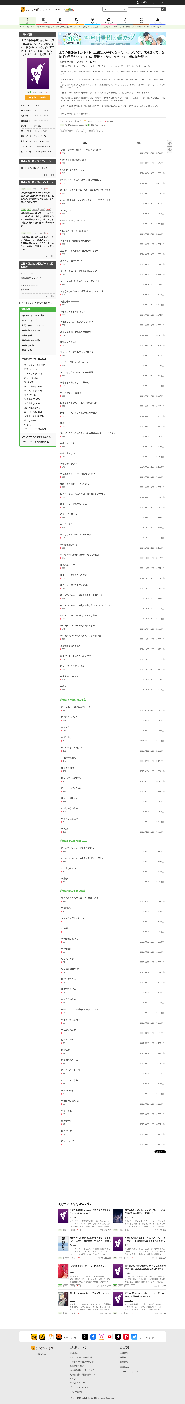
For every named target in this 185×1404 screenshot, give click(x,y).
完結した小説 (28, 345)
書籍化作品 (27, 335)
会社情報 (124, 1353)
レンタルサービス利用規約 (82, 1362)
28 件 (92, 62)
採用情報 (124, 1362)
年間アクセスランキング (33, 325)
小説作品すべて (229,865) (34, 359)
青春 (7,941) (30, 395)
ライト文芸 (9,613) (33, 390)
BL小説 (36, 27)
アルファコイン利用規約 (81, 1357)
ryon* (72, 1273)
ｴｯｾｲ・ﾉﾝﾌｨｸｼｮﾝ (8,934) (35, 429)
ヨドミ (127, 1245)
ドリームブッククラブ (130, 1371)
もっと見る (50, 175)
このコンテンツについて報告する (36, 303)
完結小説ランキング (31, 330)
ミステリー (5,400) (33, 373)
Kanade (73, 1245)
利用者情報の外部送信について (84, 1374)
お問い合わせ (76, 1391)
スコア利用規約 (77, 1366)
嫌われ (80, 131)
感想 (138, 143)
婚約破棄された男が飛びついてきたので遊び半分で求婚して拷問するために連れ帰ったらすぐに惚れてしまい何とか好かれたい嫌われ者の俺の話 (37, 219)
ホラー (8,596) (31, 378)
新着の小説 (27, 350)
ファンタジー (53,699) (34, 365)
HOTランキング (29, 320)
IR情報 (123, 1357)
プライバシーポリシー (80, 1387)
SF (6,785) (29, 382)
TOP (22, 27)
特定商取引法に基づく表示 (82, 1370)
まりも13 (73, 1217)
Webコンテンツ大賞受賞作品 (35, 442)
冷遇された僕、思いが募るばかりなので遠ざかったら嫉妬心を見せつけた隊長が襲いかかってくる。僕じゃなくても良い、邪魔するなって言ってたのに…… (37, 243)
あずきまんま (130, 1217)
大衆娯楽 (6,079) (32, 403)
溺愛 (62, 131)
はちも (72, 1300)
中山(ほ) (128, 1273)
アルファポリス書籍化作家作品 (36, 437)
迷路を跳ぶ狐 (67, 62)
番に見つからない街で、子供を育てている (89, 1293)
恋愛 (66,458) (30, 369)
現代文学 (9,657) (32, 399)
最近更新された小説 (31, 340)
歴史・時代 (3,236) (33, 412)
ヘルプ (73, 1379)
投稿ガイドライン (78, 1383)
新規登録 (144, 2)
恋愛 (115, 1230)
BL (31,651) (29, 424)
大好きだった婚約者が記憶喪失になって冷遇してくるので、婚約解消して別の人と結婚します (90, 1241)
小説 (28, 27)
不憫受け (71, 131)
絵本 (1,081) (30, 420)
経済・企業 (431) (32, 407)
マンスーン (129, 1300)
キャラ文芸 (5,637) (33, 386)
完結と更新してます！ (31, 278)
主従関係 (89, 131)
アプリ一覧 (71, 1338)
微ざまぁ (100, 131)
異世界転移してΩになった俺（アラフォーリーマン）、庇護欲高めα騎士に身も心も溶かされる (145, 1241)
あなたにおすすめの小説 (33, 315)
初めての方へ (42, 1353)
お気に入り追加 (39, 97)
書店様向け (125, 1367)
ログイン (159, 2)
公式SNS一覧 (148, 1338)
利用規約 (74, 1353)
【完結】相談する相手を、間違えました (88, 1265)
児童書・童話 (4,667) (34, 416)
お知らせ (25, 289)
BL (87, 125)
